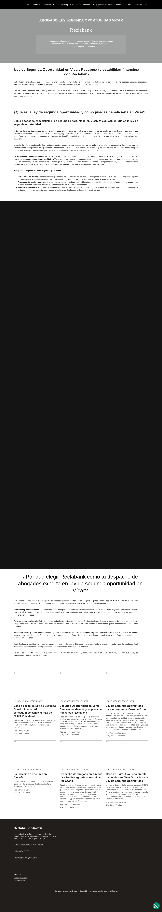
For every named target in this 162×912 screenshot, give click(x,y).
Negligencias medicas (102, 5)
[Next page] (87, 811)
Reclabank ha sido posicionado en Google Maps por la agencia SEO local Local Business (86, 891)
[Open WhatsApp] (156, 905)
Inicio (27, 5)
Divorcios (119, 5)
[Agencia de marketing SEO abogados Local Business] (82, 903)
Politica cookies (19, 880)
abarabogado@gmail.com (25, 857)
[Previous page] (75, 811)
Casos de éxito (140, 5)
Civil (129, 5)
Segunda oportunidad (67, 5)
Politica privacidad (20, 878)
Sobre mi (36, 5)
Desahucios (85, 5)
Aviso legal (18, 874)
